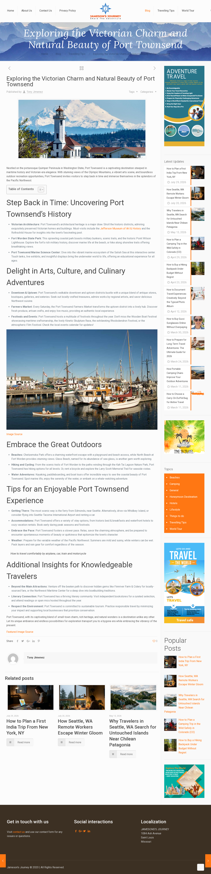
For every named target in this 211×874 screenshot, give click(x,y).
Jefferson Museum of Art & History (120, 228)
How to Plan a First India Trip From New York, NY (27, 727)
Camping (175, 484)
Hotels (173, 503)
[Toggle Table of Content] (39, 189)
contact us (19, 831)
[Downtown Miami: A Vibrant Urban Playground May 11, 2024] (3, 860)
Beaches (175, 477)
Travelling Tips (77, 53)
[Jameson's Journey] (105, 10)
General (174, 490)
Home (44, 53)
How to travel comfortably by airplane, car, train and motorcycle (48, 553)
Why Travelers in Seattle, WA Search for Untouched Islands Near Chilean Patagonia (132, 733)
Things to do (177, 516)
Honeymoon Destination (183, 496)
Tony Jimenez (35, 91)
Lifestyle (175, 509)
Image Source (14, 434)
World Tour (176, 528)
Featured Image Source (19, 631)
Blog (58, 53)
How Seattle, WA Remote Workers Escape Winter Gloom (80, 727)
